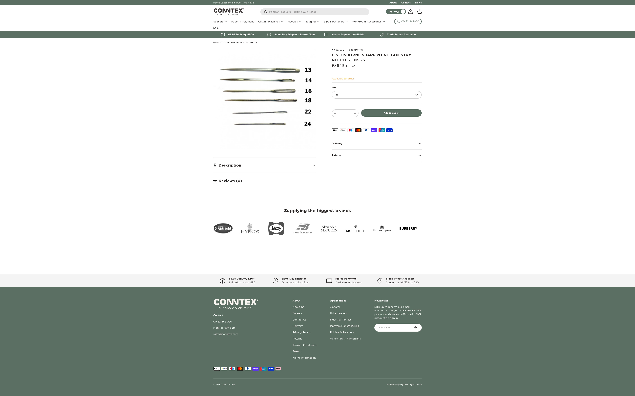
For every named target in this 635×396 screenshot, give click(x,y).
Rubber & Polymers (342, 332)
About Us (298, 306)
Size (334, 87)
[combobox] (314, 11)
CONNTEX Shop (228, 385)
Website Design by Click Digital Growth (404, 385)
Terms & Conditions (304, 345)
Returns (297, 338)
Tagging (311, 21)
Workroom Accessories (366, 21)
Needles (293, 21)
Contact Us (299, 319)
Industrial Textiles (340, 319)
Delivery (298, 325)
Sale (216, 27)
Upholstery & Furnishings (345, 338)
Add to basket (391, 113)
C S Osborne (338, 50)
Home (216, 42)
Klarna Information (304, 357)
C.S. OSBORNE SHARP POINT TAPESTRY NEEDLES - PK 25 (240, 42)
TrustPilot (241, 2)
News (418, 2)
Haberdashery (338, 313)
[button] (419, 11)
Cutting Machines (269, 21)
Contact (406, 2)
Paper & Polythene (242, 21)
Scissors (218, 21)
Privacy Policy (301, 332)
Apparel (335, 306)
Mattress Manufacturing (344, 325)
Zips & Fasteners (334, 21)
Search (297, 351)
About (393, 2)
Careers (297, 313)
